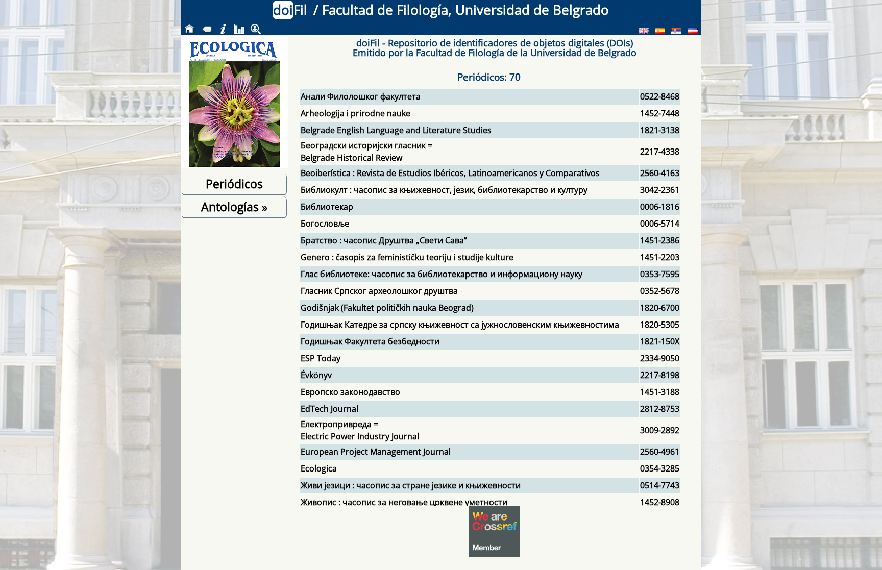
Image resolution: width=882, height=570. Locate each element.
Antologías (234, 207)
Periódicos (234, 184)
